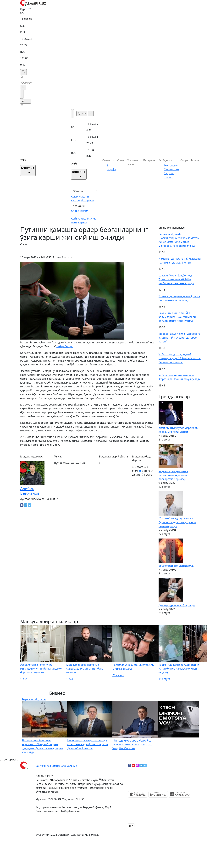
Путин (58, 463)
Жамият (78, 191)
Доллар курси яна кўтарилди (177, 605)
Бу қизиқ (169, 173)
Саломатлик (171, 169)
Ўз (23, 101)
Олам (74, 196)
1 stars (148, 474)
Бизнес (91, 218)
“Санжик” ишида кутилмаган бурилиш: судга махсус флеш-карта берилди (177, 522)
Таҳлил (84, 211)
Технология (171, 165)
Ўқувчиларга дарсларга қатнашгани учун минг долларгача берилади (173, 475)
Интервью (87, 200)
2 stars (136, 474)
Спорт (75, 211)
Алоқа (75, 222)
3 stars (146, 471)
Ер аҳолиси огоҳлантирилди (176, 565)
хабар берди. (64, 346)
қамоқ (66, 463)
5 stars (139, 467)
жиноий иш (78, 463)
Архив (83, 222)
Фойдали (79, 205)
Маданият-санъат (133, 162)
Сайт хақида (79, 218)
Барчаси (170, 234)
